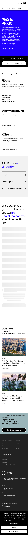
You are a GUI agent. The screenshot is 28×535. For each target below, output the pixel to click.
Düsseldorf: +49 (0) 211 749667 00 (9, 492)
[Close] (26, 513)
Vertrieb (3, 485)
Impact (17, 443)
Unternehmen (20, 438)
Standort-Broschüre (14, 63)
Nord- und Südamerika (7, 440)
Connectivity (4, 459)
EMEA (3, 443)
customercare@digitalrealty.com (11, 503)
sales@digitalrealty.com (9, 495)
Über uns (18, 440)
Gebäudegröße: (6, 99)
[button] (14, 174)
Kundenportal (7, 506)
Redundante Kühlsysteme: (9, 149)
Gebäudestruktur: (7, 95)
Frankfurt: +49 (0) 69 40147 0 (8, 489)
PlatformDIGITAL (6, 454)
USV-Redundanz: (7, 125)
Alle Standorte (5, 448)
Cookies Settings (14, 523)
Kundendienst (5, 500)
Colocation (4, 457)
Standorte (4, 438)
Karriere (17, 448)
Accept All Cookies (14, 531)
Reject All (14, 527)
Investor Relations (20, 445)
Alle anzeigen (21, 333)
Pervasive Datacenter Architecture (10, 464)
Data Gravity (4, 462)
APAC (3, 445)
